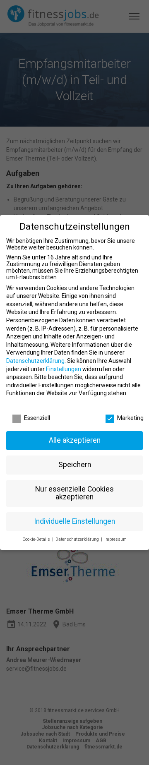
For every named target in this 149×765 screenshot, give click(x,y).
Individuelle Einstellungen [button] (74, 521)
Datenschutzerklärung (35, 360)
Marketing (130, 418)
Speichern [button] (74, 464)
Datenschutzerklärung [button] (77, 539)
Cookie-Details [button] (36, 539)
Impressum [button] (115, 539)
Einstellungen (63, 369)
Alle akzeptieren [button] (75, 440)
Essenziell (37, 418)
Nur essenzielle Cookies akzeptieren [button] (74, 493)
